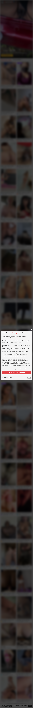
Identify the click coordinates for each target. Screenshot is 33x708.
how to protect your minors (7, 377)
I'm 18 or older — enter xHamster (16, 372)
